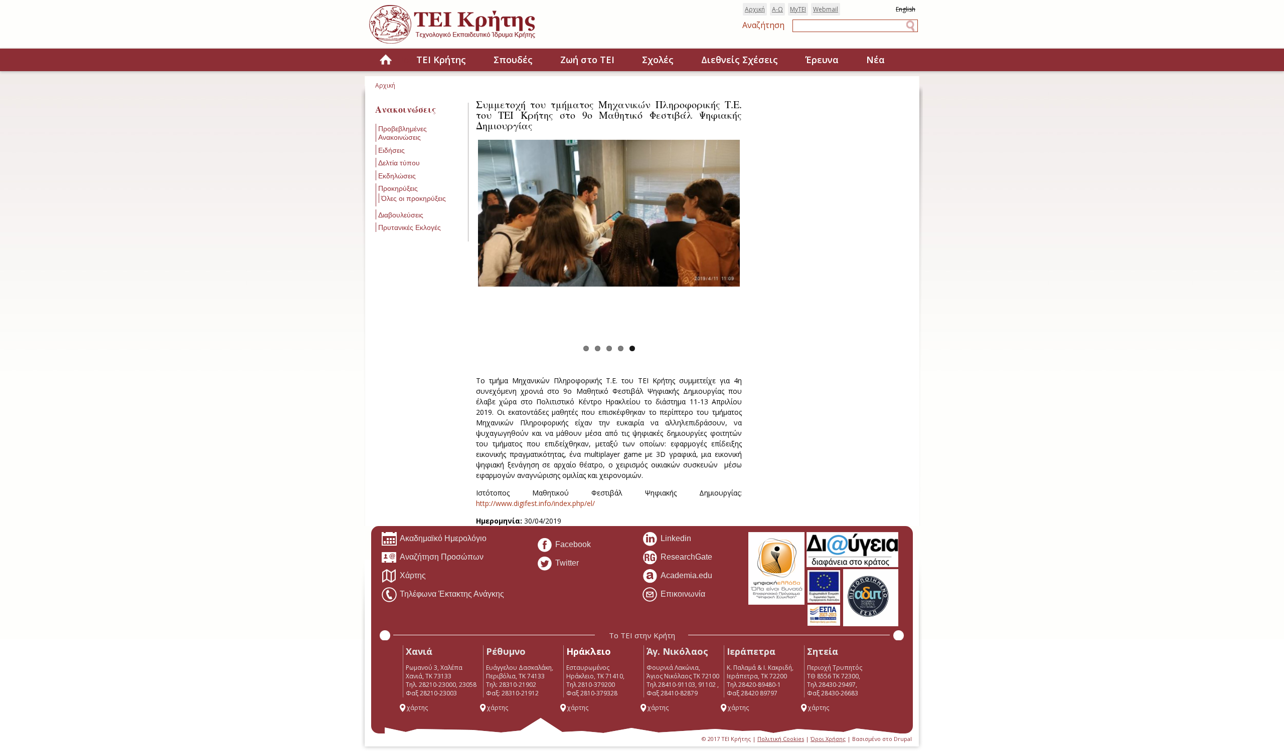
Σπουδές (513, 60)
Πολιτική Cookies (780, 738)
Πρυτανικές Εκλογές (409, 227)
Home (385, 60)
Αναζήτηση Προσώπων (442, 557)
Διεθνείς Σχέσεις (739, 60)
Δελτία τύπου (399, 163)
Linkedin (676, 538)
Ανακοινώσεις (405, 109)
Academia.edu (686, 575)
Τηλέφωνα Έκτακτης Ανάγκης (452, 594)
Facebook (573, 544)
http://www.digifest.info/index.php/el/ (535, 503)
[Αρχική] (462, 44)
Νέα (875, 60)
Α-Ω (777, 9)
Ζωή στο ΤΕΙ (587, 60)
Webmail (825, 9)
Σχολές (658, 60)
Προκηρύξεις (398, 188)
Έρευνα (822, 60)
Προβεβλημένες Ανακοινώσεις (402, 133)
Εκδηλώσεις (397, 176)
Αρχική (755, 9)
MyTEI (798, 9)
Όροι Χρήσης (828, 738)
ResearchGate (686, 557)
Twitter (567, 563)
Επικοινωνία (683, 594)
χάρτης (417, 707)
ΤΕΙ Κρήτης (441, 60)
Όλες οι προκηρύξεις (413, 198)
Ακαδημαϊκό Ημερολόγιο (443, 538)
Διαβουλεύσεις (400, 215)
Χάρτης (413, 575)
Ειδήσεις (391, 150)
